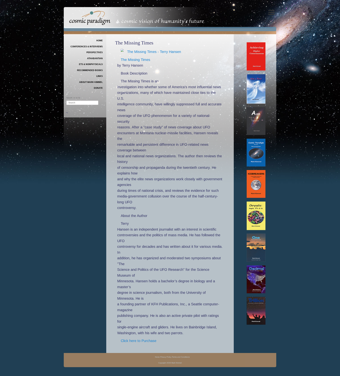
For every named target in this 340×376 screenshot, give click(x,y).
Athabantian (95, 58)
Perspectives (94, 52)
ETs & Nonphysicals (91, 64)
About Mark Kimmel (91, 82)
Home (99, 40)
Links (99, 76)
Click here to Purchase (138, 341)
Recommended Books (90, 70)
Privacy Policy (165, 357)
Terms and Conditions (181, 357)
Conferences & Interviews (86, 46)
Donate (98, 88)
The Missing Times (135, 60)
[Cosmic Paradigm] (89, 22)
